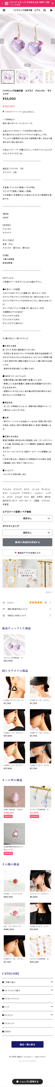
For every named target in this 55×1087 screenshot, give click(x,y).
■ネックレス (7, 1015)
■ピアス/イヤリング (10, 999)
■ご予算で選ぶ (8, 982)
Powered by (24, 1061)
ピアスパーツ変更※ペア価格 (17, 511)
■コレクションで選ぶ (11, 990)
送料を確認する (28, 112)
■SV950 (6, 1031)
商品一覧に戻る (27, 1044)
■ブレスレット (8, 1023)
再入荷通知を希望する (29, 542)
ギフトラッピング (11, 526)
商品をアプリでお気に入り (28, 553)
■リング (5, 1007)
